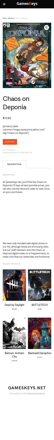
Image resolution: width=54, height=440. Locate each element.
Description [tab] (14, 164)
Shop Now (10, 142)
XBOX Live (28, 152)
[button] (46, 27)
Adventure (11, 18)
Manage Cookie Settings (36, 393)
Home (5, 18)
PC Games (21, 152)
